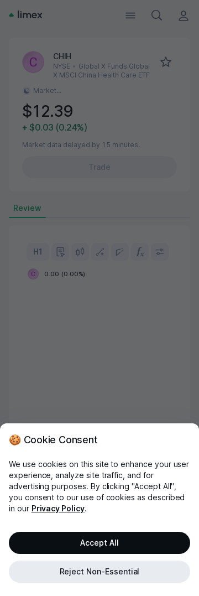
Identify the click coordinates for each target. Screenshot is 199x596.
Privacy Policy (58, 508)
